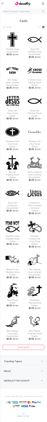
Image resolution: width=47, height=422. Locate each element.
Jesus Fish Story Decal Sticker (12, 113)
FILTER (8, 27)
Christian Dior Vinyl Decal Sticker (35, 144)
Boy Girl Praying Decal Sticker (12, 175)
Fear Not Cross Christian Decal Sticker (12, 239)
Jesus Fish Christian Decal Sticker (34, 113)
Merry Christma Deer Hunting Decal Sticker (35, 175)
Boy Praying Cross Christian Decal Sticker (34, 272)
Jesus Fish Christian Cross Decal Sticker (34, 52)
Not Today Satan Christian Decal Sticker (12, 82)
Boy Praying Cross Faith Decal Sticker (12, 333)
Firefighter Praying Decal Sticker (34, 303)
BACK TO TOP (23, 416)
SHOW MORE (23, 347)
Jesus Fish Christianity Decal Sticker (12, 205)
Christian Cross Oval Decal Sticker (12, 144)
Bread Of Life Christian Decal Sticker (12, 272)
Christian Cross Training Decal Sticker (34, 82)
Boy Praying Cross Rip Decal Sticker (35, 333)
